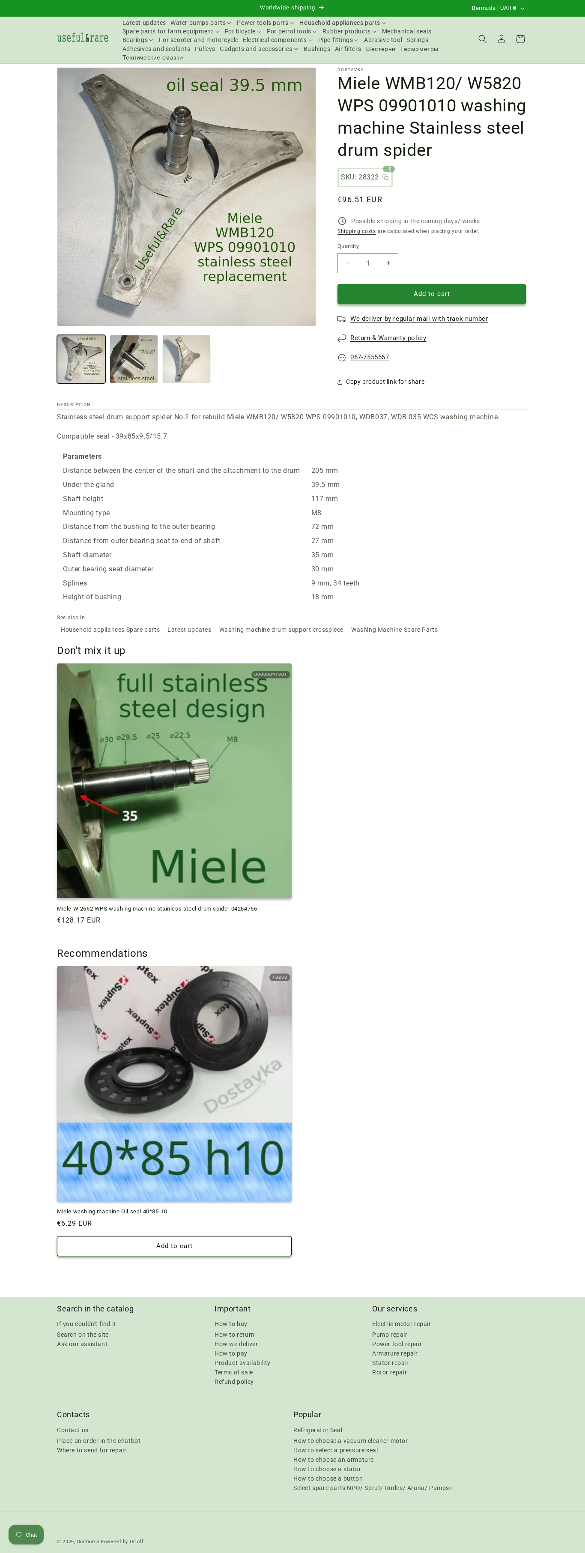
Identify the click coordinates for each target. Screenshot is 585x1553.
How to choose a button (328, 1478)
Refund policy (234, 1381)
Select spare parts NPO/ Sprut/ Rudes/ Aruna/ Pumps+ (373, 1487)
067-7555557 (369, 357)
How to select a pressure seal (335, 1449)
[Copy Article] (385, 177)
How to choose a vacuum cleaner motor (350, 1440)
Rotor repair (389, 1372)
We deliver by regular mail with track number (419, 319)
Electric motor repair (401, 1323)
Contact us (73, 1429)
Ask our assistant (82, 1344)
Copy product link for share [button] (385, 381)
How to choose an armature (333, 1459)
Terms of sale (234, 1372)
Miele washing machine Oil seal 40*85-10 (112, 1211)
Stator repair (390, 1362)
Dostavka (88, 1541)
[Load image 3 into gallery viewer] (186, 359)
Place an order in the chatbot (98, 1440)
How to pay (231, 1353)
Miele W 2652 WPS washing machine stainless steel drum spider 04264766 (157, 908)
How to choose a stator (327, 1468)
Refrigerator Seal (317, 1429)
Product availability (243, 1362)
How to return (235, 1334)
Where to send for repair (91, 1449)
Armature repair (395, 1353)
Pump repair (390, 1334)
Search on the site (83, 1334)
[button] (201, 22)
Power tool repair (397, 1344)
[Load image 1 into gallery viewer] (81, 359)
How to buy (231, 1323)
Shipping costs (356, 231)
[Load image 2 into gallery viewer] (134, 359)
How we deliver (236, 1344)
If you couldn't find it (86, 1323)
